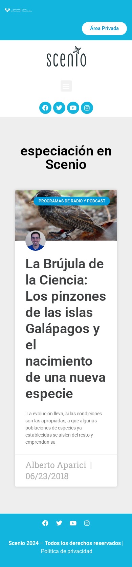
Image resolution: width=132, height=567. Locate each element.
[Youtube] (73, 108)
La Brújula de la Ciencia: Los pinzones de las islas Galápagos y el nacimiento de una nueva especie (65, 328)
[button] (66, 86)
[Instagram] (87, 108)
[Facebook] (45, 108)
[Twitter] (59, 108)
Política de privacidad (66, 551)
